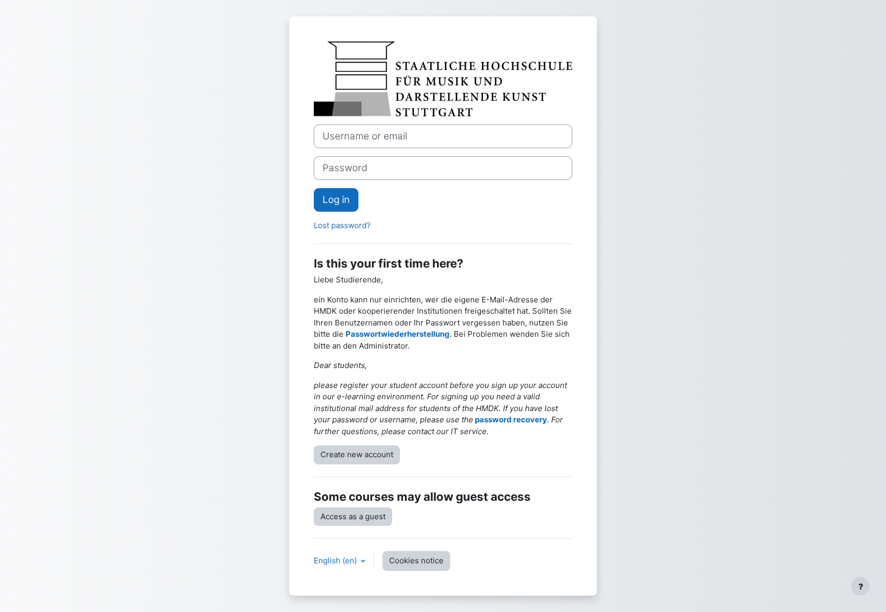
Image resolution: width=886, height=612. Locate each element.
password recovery (511, 419)
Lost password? (342, 225)
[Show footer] (860, 586)
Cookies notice (416, 560)
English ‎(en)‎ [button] (336, 560)
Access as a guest (353, 516)
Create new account (356, 454)
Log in (336, 200)
